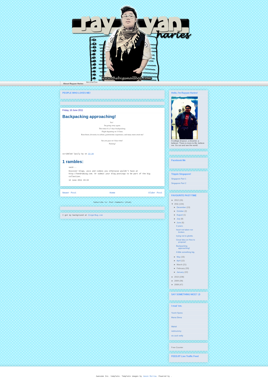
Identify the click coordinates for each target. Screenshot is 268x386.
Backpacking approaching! (183, 247)
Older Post (155, 192)
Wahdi (174, 326)
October (180, 211)
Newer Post (69, 192)
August (180, 215)
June (179, 222)
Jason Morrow (149, 376)
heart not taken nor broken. (184, 231)
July (178, 219)
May (178, 257)
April (178, 260)
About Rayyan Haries (73, 83)
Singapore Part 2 (178, 183)
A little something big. (185, 252)
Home (112, 192)
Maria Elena (176, 317)
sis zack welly (177, 335)
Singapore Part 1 (178, 179)
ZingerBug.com (95, 215)
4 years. (179, 226)
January (180, 272)
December (181, 207)
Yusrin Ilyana (177, 313)
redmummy (176, 331)
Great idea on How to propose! (185, 241)
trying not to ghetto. (184, 236)
